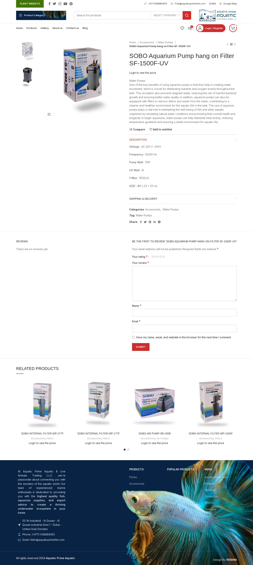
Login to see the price (142, 72)
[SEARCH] (187, 15)
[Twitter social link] (54, 3)
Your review (140, 263)
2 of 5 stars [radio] (155, 256)
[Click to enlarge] (49, 114)
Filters (50, 438)
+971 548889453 (157, 3)
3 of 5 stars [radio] (158, 256)
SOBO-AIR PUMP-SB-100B (155, 433)
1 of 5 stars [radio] (152, 256)
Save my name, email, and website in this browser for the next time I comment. (183, 337)
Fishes (133, 477)
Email (136, 321)
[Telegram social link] (159, 222)
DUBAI (212, 3)
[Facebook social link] (49, 3)
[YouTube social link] (65, 3)
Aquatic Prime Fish (216, 477)
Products (210, 483)
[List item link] (41, 525)
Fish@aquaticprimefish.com (190, 3)
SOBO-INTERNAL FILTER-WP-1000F (211, 433)
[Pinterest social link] (71, 3)
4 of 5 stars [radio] (161, 256)
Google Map (230, 3)
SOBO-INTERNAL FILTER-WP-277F (42, 433)
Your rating (140, 256)
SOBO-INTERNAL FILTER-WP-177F (98, 433)
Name (137, 306)
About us (210, 489)
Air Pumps (162, 438)
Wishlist (209, 502)
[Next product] (235, 44)
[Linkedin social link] (154, 222)
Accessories (147, 42)
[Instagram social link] (59, 3)
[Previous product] (227, 44)
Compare (210, 509)
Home (133, 42)
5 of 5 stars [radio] (163, 256)
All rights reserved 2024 (45, 558)
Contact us (211, 496)
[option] (27, 51)
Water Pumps (166, 42)
